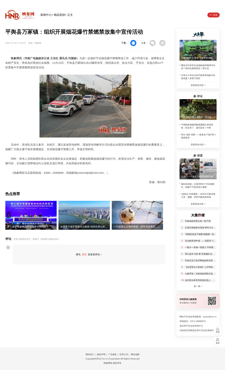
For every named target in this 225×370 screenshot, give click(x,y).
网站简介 (90, 354)
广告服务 (112, 354)
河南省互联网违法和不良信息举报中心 (198, 330)
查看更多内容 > (198, 85)
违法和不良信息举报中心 (191, 326)
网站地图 (135, 354)
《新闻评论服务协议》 (49, 239)
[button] (9, 215)
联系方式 (124, 354)
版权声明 (101, 354)
